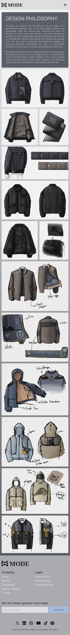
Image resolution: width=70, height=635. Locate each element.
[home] (12, 4)
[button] (65, 5)
